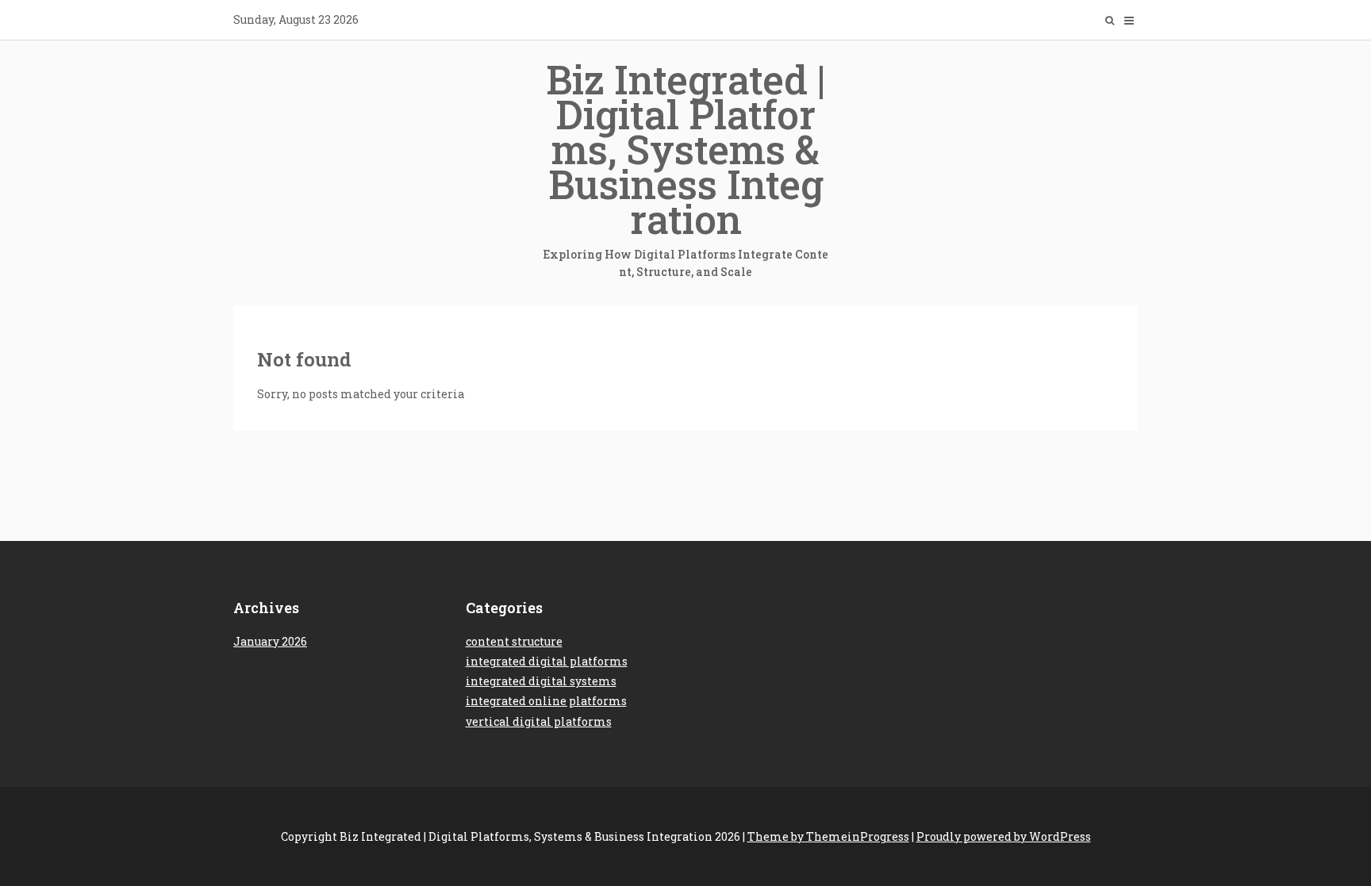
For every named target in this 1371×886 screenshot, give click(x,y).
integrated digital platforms (547, 661)
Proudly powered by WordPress (1003, 836)
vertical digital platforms (539, 721)
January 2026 (270, 641)
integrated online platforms (546, 700)
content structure (514, 641)
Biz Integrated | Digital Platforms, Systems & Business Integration (685, 166)
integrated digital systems (541, 680)
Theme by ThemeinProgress (828, 836)
